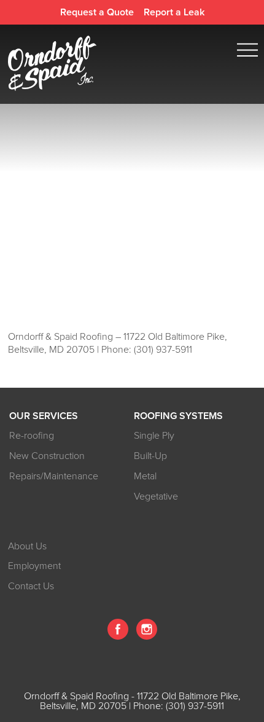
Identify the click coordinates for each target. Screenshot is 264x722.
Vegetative (156, 496)
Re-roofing (31, 436)
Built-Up (150, 456)
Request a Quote (97, 12)
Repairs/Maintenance (53, 476)
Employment (34, 566)
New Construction (47, 456)
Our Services (43, 416)
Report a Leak (174, 12)
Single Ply (154, 436)
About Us (27, 546)
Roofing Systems (178, 416)
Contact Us (31, 586)
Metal (145, 476)
